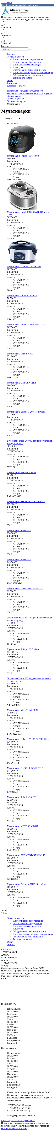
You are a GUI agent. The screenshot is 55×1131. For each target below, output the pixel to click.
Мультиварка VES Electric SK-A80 (24, 266)
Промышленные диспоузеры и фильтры (33, 72)
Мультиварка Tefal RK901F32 (22, 797)
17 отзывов (6, 2)
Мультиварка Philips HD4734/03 (23, 649)
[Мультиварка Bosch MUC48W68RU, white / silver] (22, 209)
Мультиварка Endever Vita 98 (21, 472)
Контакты (12, 83)
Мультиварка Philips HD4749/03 (23, 156)
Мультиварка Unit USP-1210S (22, 382)
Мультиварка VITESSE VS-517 (22, 826)
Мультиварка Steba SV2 (19, 559)
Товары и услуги (15, 56)
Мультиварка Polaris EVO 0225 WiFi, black (28, 739)
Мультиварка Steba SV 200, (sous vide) (26, 411)
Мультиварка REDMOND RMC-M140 (26, 855)
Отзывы (11, 944)
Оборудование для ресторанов (28, 75)
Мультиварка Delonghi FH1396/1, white (26, 884)
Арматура (18, 67)
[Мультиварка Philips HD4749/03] (21, 153)
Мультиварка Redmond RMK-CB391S (26, 501)
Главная (11, 54)
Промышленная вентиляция (27, 64)
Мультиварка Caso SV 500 (20, 353)
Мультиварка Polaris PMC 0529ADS (25, 588)
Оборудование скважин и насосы (29, 70)
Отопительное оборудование (27, 62)
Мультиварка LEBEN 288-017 (22, 295)
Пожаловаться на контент (14, 1128)
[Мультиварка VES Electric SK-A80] (23, 264)
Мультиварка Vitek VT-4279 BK (23, 710)
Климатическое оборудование (28, 59)
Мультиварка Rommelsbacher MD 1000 (26, 324)
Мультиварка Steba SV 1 (19, 530)
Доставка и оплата (16, 85)
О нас (10, 80)
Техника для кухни (22, 78)
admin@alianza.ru (29, 5)
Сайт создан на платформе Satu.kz (18, 1120)
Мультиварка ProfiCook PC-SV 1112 (25, 768)
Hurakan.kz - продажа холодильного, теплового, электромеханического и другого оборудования (29, 93)
